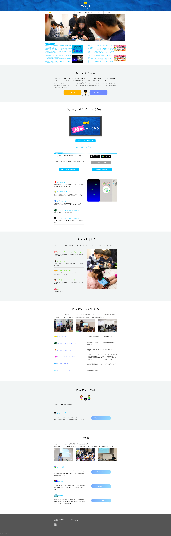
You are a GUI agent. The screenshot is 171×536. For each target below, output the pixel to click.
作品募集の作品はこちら (102, 169)
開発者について (61, 261)
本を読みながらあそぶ (63, 191)
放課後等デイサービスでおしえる (66, 343)
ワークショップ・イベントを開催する (68, 218)
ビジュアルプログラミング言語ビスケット (69, 252)
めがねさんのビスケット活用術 (66, 280)
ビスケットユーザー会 (63, 370)
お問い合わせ (56, 525)
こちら (78, 162)
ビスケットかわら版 (63, 363)
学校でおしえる (61, 336)
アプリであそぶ (61, 201)
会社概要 (56, 520)
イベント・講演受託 (74, 520)
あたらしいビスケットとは (85, 140)
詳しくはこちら (100, 471)
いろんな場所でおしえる (64, 350)
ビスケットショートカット (85, 174)
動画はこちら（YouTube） (100, 418)
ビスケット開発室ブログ (64, 270)
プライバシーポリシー (58, 522)
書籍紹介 (59, 289)
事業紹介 (72, 519)
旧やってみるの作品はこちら (69, 169)
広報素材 (56, 524)
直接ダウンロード (101, 162)
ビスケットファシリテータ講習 (66, 357)
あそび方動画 (61, 182)
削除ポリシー (56, 523)
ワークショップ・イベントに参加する (68, 210)
